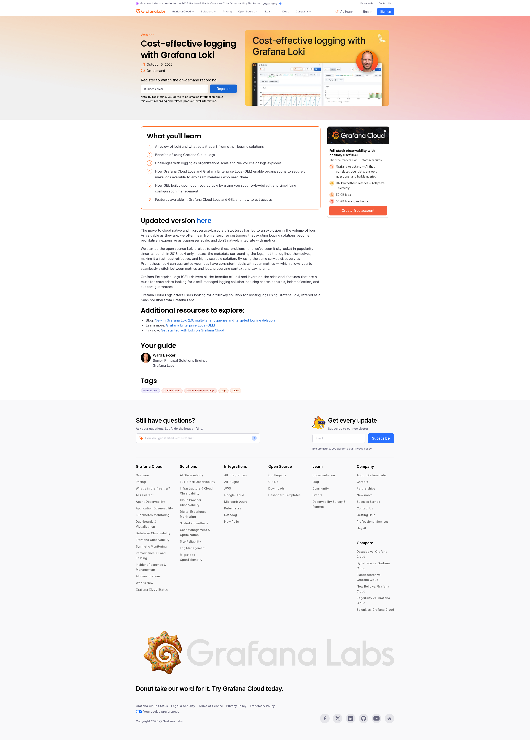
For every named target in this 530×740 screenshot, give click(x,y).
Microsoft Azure (236, 501)
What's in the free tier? (153, 488)
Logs (223, 390)
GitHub (273, 482)
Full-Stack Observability (197, 482)
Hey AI (361, 528)
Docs (285, 11)
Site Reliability (190, 541)
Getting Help (366, 515)
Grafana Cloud (181, 11)
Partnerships (366, 488)
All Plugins (232, 482)
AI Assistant (145, 495)
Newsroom (364, 495)
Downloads (276, 488)
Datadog (230, 515)
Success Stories (368, 501)
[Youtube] (376, 718)
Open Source (246, 11)
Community (320, 488)
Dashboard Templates (284, 495)
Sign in (367, 11)
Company (302, 11)
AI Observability (191, 475)
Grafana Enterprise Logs (200, 390)
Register (223, 89)
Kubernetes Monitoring (153, 515)
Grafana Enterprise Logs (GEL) (190, 325)
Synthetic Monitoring (151, 546)
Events (317, 495)
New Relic (231, 521)
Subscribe (381, 438)
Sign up (385, 11)
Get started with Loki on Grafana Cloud (192, 330)
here (204, 220)
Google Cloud (234, 495)
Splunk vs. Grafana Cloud (375, 609)
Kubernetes (232, 508)
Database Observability (153, 533)
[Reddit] (389, 718)
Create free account (358, 210)
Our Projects (277, 475)
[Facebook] (325, 718)
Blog (315, 482)
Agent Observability (150, 501)
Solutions (207, 11)
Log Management (193, 548)
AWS (227, 488)
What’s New (144, 583)
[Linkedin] (350, 718)
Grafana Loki (150, 390)
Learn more (270, 3)
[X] (337, 718)
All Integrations (235, 475)
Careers (362, 482)
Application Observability (154, 508)
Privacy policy (363, 448)
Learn (268, 11)
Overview (142, 475)
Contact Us (365, 508)
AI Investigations (148, 576)
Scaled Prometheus (194, 523)
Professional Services (373, 521)
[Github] (363, 718)
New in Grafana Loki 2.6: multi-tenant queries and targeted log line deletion (215, 320)
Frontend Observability (152, 540)
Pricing (227, 11)
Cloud (235, 390)
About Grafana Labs (372, 475)
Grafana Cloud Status (152, 589)
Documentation (323, 475)
